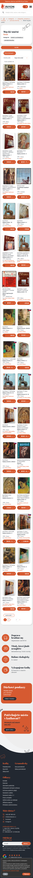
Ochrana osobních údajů (10, 790)
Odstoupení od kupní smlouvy (11, 788)
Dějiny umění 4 (7, 257)
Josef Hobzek (26, 597)
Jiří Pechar (12, 82)
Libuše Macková (26, 118)
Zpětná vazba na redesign (10, 800)
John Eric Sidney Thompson (6, 289)
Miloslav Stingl (20, 185)
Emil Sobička (22, 461)
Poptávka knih (7, 766)
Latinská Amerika (14, 20)
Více (5, 874)
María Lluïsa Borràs (22, 599)
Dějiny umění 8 (7, 328)
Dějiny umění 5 (7, 84)
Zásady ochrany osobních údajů (17, 850)
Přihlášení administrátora (10, 805)
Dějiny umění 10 (22, 256)
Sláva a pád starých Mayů (8, 294)
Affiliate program (7, 802)
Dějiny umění (21, 84)
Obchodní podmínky (8, 785)
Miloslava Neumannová (8, 152)
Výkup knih (6, 771)
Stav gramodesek (20, 766)
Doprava (5, 783)
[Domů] (4, 19)
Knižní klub (23, 86)
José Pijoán (5, 82)
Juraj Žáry (11, 599)
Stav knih (5, 769)
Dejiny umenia (22, 153)
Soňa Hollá (12, 359)
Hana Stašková (21, 117)
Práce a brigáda (7, 797)
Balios (7, 121)
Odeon (7, 85)
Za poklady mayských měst (23, 188)
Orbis (22, 464)
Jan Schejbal (11, 255)
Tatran (22, 156)
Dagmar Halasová (24, 498)
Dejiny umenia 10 (23, 394)
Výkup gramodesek (20, 769)
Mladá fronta (9, 296)
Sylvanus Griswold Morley (23, 460)
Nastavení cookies (8, 793)
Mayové (19, 463)
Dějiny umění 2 (22, 360)
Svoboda (23, 191)
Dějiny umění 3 (22, 222)
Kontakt (5, 780)
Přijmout (26, 874)
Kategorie (11, 19)
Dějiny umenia (7, 600)
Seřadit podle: (7, 58)
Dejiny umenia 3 (8, 498)
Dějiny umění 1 (7, 189)
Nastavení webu (8, 795)
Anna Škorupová (21, 151)
